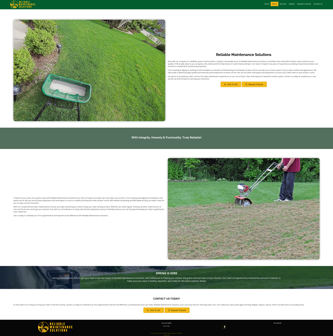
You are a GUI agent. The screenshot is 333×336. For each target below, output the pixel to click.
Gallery (292, 4)
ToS (164, 335)
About (274, 4)
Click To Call (231, 84)
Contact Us (318, 4)
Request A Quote (304, 4)
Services (283, 4)
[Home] (23, 4)
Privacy (168, 335)
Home (266, 4)
